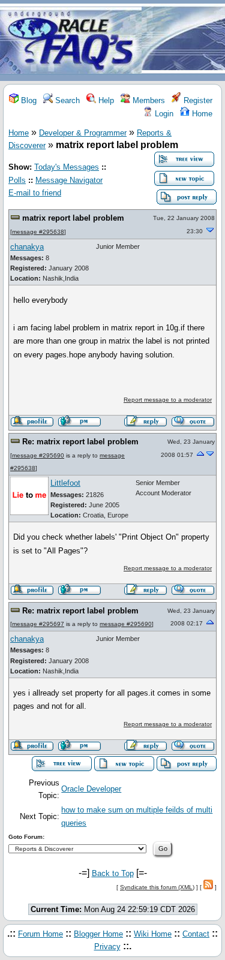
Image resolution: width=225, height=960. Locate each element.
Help (105, 100)
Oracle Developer (91, 788)
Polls (17, 180)
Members (147, 100)
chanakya (27, 246)
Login (162, 113)
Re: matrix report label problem (80, 441)
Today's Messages (66, 166)
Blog (28, 100)
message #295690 (38, 455)
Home (201, 113)
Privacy (107, 946)
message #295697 (38, 624)
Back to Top (113, 873)
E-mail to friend (34, 192)
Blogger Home (98, 933)
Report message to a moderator (168, 399)
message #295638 (38, 231)
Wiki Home (153, 933)
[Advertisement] (183, 41)
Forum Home (40, 933)
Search (66, 100)
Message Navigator (69, 180)
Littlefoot (65, 483)
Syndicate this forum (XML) (157, 887)
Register (196, 100)
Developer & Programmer (83, 132)
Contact (195, 933)
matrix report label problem (73, 217)
